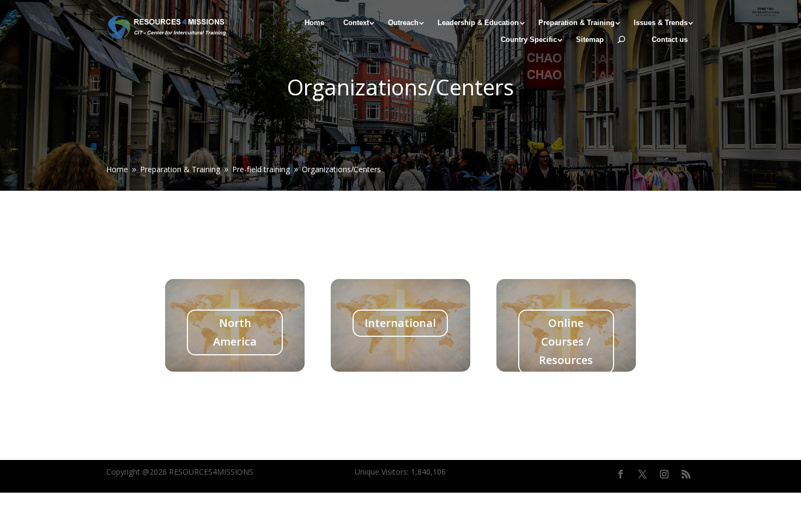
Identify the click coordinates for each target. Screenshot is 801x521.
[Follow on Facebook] (620, 474)
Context (356, 23)
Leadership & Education (478, 23)
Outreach (403, 23)
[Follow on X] (642, 474)
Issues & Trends (661, 23)
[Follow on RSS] (686, 474)
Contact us (670, 40)
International (400, 323)
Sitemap (590, 40)
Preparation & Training (576, 23)
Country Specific (529, 40)
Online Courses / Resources (566, 341)
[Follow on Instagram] (664, 474)
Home (314, 23)
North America (235, 332)
